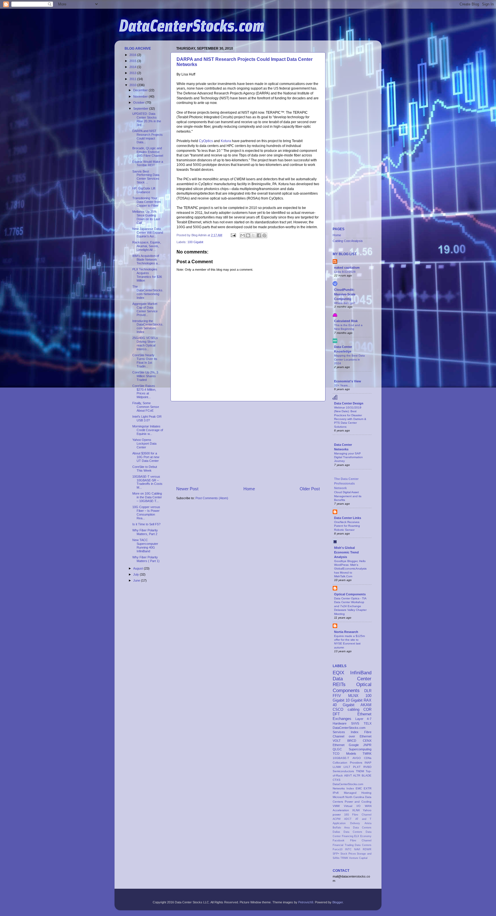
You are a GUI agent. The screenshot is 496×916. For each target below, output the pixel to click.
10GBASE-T (341, 758)
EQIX (338, 672)
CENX (367, 740)
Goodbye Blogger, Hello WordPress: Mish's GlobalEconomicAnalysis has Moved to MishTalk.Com (350, 568)
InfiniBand (360, 672)
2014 (133, 67)
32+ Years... (342, 385)
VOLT (337, 740)
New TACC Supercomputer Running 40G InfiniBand (145, 545)
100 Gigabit (195, 242)
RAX (367, 700)
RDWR (367, 849)
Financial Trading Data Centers (352, 845)
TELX (367, 723)
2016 (133, 55)
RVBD (367, 766)
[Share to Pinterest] (264, 235)
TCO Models (344, 753)
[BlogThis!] (248, 235)
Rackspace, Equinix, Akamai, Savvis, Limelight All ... (146, 246)
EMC (359, 788)
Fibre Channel (361, 840)
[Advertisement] (248, 443)
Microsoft (338, 797)
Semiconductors (343, 771)
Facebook (338, 840)
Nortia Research (346, 632)
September (141, 108)
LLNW (337, 766)
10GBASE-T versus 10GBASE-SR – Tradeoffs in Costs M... (147, 482)
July (136, 574)
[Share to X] (253, 235)
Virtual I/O (352, 805)
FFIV (337, 696)
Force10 (337, 849)
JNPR (367, 745)
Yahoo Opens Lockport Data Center (144, 443)
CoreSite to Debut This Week (144, 468)
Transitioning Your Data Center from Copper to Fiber (146, 201)
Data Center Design (348, 403)
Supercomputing (360, 749)
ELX (356, 836)
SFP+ (336, 853)
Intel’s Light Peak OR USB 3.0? (147, 418)
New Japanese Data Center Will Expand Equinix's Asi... (147, 232)
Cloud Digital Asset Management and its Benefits (347, 496)
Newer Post (187, 488)
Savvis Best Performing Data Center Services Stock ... (145, 177)
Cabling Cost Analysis (348, 241)
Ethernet (338, 745)
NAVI (357, 849)
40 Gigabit (343, 705)
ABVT (348, 775)
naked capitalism (347, 267)
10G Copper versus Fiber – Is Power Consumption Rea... (146, 512)
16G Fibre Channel (357, 814)
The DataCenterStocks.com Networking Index (147, 292)
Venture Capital (358, 858)
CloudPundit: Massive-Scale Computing (344, 294)
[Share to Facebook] (259, 235)
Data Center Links (347, 518)
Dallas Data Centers (347, 831)
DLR (367, 691)
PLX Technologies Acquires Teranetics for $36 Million (147, 275)
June (137, 580)
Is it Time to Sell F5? (146, 524)
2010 (133, 85)
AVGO (356, 758)
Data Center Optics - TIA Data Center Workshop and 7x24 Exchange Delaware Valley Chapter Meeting (350, 606)
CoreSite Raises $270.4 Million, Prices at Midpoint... (144, 391)
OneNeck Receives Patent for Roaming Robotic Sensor (347, 525)
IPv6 (336, 792)
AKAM (366, 705)
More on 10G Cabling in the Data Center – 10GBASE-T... (147, 497)
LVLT (347, 766)
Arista (368, 823)
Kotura (226, 141)
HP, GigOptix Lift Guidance (143, 190)
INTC (348, 849)
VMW (336, 805)
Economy (365, 836)
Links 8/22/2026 (345, 271)
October (139, 102)
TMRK (367, 753)
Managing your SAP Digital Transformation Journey (348, 457)
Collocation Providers (347, 762)
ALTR (356, 775)
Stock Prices (348, 853)
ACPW (337, 819)
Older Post (310, 488)
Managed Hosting (358, 792)
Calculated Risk (346, 321)
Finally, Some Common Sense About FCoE (145, 406)
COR (367, 709)
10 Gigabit (354, 700)
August (138, 568)
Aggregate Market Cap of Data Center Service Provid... (145, 309)
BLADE (366, 775)
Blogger (337, 902)
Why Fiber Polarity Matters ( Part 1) (146, 559)
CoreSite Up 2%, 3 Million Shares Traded (145, 376)
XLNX (356, 810)
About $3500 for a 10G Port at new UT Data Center (145, 457)
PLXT (357, 766)
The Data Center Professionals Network (346, 483)
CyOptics (206, 141)
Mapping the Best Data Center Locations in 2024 (349, 359)
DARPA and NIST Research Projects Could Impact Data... (147, 136)
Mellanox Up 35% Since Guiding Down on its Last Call (146, 217)
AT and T (363, 819)
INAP (368, 762)
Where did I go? (344, 303)
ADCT (348, 819)
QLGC (337, 749)
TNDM (360, 771)
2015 (133, 61)
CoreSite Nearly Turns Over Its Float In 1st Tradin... (144, 360)
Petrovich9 (305, 902)
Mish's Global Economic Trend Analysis (346, 552)
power (337, 814)
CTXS (336, 779)
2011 (133, 79)
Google (354, 745)
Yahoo (367, 810)
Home (249, 488)
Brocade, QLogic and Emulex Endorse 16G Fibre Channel (147, 151)
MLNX (353, 696)
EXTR (367, 788)
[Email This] (242, 235)
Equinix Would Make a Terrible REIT (147, 163)
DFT (336, 714)
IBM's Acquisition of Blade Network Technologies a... (146, 259)
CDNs (367, 758)
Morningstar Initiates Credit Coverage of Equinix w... (147, 430)
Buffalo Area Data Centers (352, 827)
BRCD (351, 740)
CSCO (338, 709)
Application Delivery (346, 823)
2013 (133, 73)
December (141, 90)
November (141, 96)
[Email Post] (233, 235)
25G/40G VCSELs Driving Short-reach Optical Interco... (145, 343)
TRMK (344, 858)
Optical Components (350, 594)
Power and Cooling (358, 801)
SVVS (355, 723)
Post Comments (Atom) (211, 498)
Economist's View (347, 381)
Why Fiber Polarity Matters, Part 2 (145, 532)
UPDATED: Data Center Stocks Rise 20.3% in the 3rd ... (146, 119)
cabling (353, 709)
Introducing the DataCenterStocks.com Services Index (147, 326)
